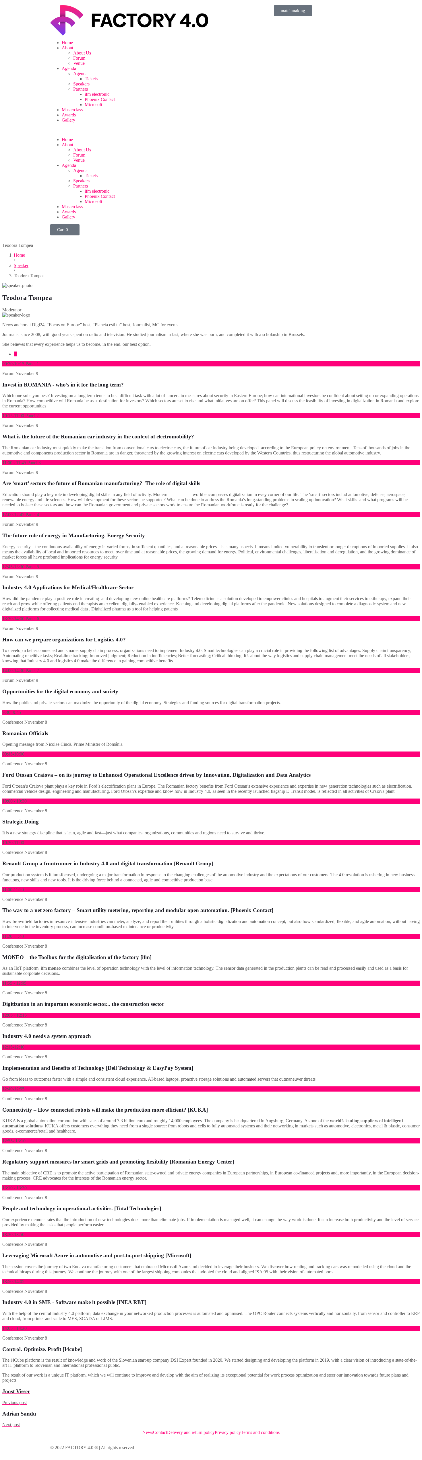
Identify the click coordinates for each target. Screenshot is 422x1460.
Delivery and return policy (191, 1432)
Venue (79, 63)
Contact (160, 1432)
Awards (69, 114)
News (147, 1432)
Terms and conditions (260, 1432)
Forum (79, 58)
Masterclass (72, 109)
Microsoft (93, 104)
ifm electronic (97, 94)
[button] (129, 129)
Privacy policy (228, 1432)
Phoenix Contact (100, 99)
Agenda (69, 68)
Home (67, 42)
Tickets (91, 78)
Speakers (81, 83)
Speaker (21, 265)
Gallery (68, 120)
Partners (80, 89)
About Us (82, 52)
